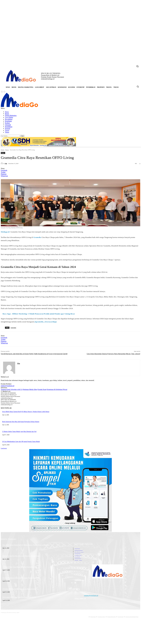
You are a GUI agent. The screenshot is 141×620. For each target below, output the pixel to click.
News (7, 112)
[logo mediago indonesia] (21, 76)
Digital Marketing (11, 115)
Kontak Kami (42, 389)
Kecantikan (8, 119)
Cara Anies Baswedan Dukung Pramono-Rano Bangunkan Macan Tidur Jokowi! (113, 354)
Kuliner (7, 123)
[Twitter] (130, 65)
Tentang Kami (5, 389)
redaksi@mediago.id (7, 386)
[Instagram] (125, 65)
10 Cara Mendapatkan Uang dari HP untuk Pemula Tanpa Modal (21, 441)
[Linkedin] (127, 65)
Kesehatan (8, 121)
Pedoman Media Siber (30, 389)
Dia (6, 163)
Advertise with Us (16, 389)
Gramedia (37, 237)
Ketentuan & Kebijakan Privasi (57, 389)
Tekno (7, 132)
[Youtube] (133, 65)
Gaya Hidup (9, 117)
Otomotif (8, 125)
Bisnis (7, 114)
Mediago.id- (5, 232)
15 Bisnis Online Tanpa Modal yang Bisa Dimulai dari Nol (19, 431)
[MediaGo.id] (19, 106)
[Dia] (2, 164)
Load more (4, 448)
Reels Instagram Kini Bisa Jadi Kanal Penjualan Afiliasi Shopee (20, 421)
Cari (22, 136)
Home (2, 150)
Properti (7, 128)
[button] (137, 86)
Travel (7, 130)
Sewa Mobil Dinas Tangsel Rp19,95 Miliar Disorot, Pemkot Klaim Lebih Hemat (25, 411)
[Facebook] (122, 65)
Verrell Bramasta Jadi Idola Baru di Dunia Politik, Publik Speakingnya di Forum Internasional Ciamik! (34, 354)
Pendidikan (8, 127)
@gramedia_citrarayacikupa (45, 322)
